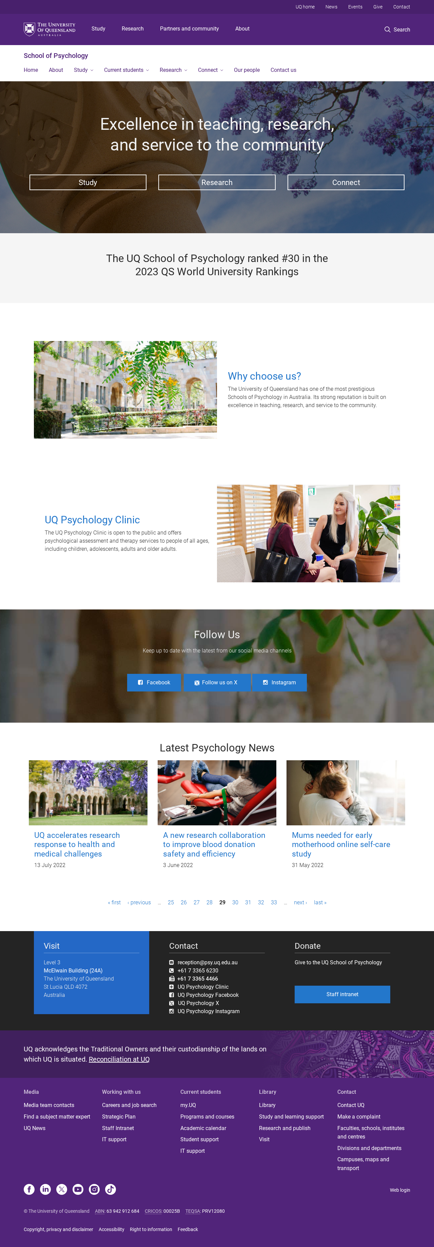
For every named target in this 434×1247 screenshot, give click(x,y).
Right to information (151, 1229)
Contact (401, 6)
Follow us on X (219, 682)
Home (31, 70)
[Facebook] (29, 1190)
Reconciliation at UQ (119, 1059)
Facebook (158, 682)
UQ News (34, 1128)
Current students (123, 70)
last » (320, 902)
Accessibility (111, 1229)
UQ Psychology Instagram (209, 1011)
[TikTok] (110, 1190)
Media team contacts (49, 1105)
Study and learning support (291, 1116)
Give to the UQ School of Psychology (338, 962)
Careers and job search (129, 1105)
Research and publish (285, 1128)
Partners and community (189, 28)
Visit (264, 1139)
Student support (199, 1139)
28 (209, 902)
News (331, 6)
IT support (114, 1139)
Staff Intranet (118, 1128)
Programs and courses (207, 1116)
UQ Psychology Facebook (208, 995)
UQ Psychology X (196, 1003)
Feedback (188, 1229)
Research (133, 28)
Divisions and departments (369, 1148)
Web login (400, 1190)
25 (171, 902)
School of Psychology (56, 56)
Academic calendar (203, 1128)
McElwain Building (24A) (73, 970)
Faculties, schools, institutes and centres (371, 1132)
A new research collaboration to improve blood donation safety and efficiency (214, 845)
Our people (247, 70)
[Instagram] (94, 1190)
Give (377, 6)
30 (235, 902)
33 (274, 902)
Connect (208, 70)
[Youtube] (78, 1190)
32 (261, 902)
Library (267, 1105)
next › (300, 902)
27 (197, 902)
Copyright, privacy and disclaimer (58, 1229)
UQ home (305, 6)
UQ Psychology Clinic (203, 987)
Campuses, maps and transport (363, 1163)
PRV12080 (213, 1211)
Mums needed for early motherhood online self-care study (341, 845)
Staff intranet (342, 994)
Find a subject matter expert (57, 1116)
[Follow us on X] (61, 1190)
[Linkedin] (45, 1190)
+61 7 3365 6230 (198, 970)
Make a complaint (358, 1116)
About (242, 28)
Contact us (283, 70)
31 (248, 902)
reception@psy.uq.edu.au (208, 962)
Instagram (284, 682)
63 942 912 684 (122, 1211)
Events (355, 6)
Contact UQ (350, 1105)
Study (98, 28)
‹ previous (139, 902)
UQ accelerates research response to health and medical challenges (77, 845)
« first (114, 902)
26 (184, 902)
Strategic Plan (119, 1116)
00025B (171, 1211)
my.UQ (188, 1105)
